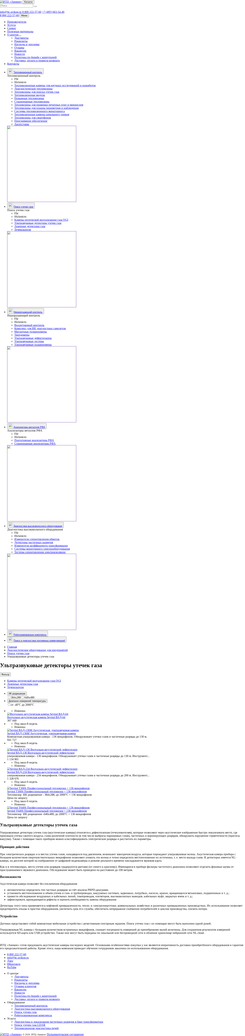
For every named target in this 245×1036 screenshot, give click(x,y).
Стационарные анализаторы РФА (35, 443)
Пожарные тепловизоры (29, 98)
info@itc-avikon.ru (11, 11)
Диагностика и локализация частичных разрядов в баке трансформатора (58, 1021)
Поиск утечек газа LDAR (29, 1025)
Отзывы (19, 47)
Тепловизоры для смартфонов (32, 117)
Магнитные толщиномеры (30, 331)
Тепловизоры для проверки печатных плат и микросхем (48, 104)
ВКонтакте (13, 964)
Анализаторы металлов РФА (29, 427)
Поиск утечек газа (23, 206)
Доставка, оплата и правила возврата (37, 60)
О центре (12, 34)
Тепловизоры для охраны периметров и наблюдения (46, 107)
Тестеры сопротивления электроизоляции (40, 552)
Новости (19, 54)
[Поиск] (35, 6)
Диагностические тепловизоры (33, 88)
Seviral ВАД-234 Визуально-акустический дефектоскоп (41, 772)
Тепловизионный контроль (28, 72)
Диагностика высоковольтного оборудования (38, 526)
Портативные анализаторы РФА (34, 440)
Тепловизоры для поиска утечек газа (36, 91)
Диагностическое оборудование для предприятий (37, 650)
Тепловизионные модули (29, 95)
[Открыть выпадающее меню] (19, 35)
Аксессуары (21, 124)
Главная (12, 646)
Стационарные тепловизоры (31, 101)
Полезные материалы (20, 31)
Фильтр (5, 674)
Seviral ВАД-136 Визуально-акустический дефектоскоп (41, 752)
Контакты (13, 63)
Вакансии (20, 50)
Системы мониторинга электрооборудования (42, 548)
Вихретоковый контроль (29, 325)
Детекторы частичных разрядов (33, 542)
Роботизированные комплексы (30, 634)
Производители (16, 21)
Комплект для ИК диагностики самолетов (40, 328)
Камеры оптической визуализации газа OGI (41, 219)
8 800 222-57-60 (31, 11)
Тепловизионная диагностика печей (36, 1028)
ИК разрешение (17, 693)
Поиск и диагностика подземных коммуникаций (39, 640)
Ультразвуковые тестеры (29, 341)
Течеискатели (22, 229)
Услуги (11, 25)
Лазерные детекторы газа (29, 226)
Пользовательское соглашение (65, 1034)
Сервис (11, 28)
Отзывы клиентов (25, 986)
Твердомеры (21, 334)
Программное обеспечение (30, 120)
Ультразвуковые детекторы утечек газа (37, 223)
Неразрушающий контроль (28, 312)
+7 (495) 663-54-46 (53, 11)
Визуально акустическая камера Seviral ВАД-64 (36, 717)
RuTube (11, 967)
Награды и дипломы (26, 44)
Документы (21, 37)
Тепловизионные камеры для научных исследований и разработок (55, 85)
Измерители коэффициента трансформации (41, 545)
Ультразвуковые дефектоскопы (33, 338)
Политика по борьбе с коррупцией (35, 57)
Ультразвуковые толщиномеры (33, 344)
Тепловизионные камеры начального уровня (41, 114)
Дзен (10, 960)
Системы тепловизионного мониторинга (39, 111)
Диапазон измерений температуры (27, 701)
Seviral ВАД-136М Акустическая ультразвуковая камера (41, 733)
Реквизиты (21, 41)
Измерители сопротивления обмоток (37, 539)
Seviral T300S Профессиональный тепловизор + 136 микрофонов (47, 791)
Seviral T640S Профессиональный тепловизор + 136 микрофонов (47, 810)
